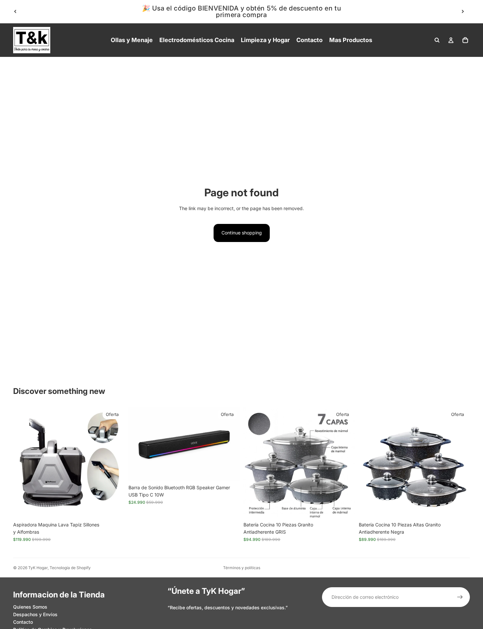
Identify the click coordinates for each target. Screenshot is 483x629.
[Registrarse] (460, 597)
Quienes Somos (30, 607)
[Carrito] (465, 40)
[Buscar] (437, 40)
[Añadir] (114, 508)
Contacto (23, 622)
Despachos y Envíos (35, 614)
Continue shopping (241, 232)
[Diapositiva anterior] (15, 11)
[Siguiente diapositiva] (462, 11)
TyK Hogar (38, 567)
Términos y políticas (241, 567)
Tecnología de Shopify (70, 567)
